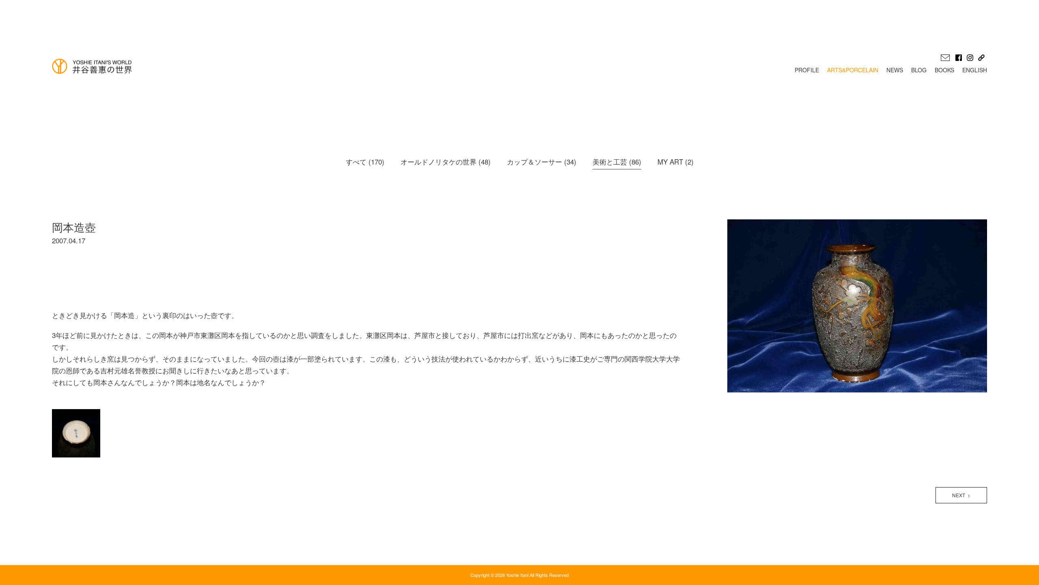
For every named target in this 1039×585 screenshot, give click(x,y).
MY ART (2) (675, 161)
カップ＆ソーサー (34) (541, 161)
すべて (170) (365, 161)
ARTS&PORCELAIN (852, 70)
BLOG (919, 70)
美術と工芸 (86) (617, 161)
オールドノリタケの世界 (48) (446, 161)
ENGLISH (974, 70)
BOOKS (944, 70)
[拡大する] (102, 408)
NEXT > (961, 495)
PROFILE (807, 70)
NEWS (894, 70)
